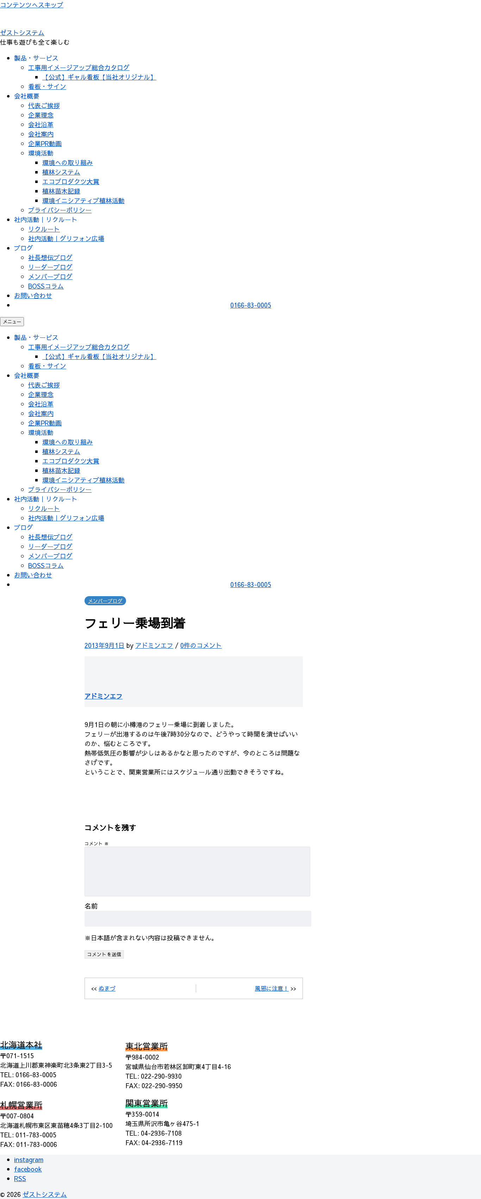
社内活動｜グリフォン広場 (66, 238)
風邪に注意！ (272, 988)
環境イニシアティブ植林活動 (83, 200)
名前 (91, 905)
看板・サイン (47, 86)
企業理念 (41, 115)
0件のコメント (201, 645)
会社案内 (41, 134)
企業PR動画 (45, 143)
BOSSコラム (46, 286)
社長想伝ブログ (50, 257)
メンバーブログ (50, 276)
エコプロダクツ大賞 (70, 181)
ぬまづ (107, 988)
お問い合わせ (33, 295)
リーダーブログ (50, 267)
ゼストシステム (22, 32)
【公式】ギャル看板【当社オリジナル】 (99, 76)
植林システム (61, 172)
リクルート (44, 229)
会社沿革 (41, 124)
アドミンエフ (154, 645)
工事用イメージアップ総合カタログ (79, 67)
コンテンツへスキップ (31, 4)
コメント (97, 843)
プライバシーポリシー (60, 210)
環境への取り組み (67, 162)
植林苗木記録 (61, 191)
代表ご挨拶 (44, 105)
